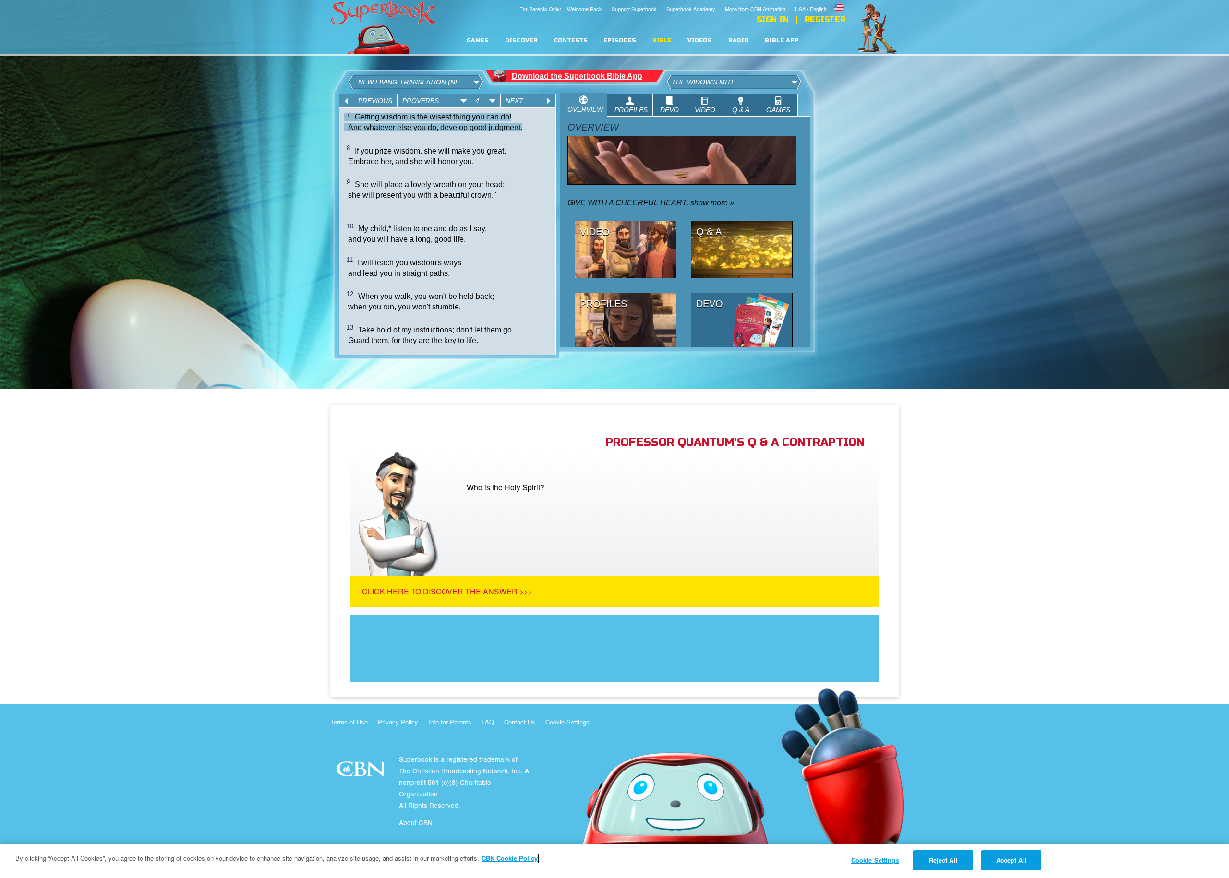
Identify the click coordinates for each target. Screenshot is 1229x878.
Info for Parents (449, 721)
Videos (699, 40)
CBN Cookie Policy (510, 858)
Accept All (1011, 860)
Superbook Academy (690, 8)
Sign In (773, 20)
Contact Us (519, 721)
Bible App (782, 40)
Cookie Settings (567, 721)
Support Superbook (634, 8)
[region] (614, 861)
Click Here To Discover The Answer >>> (447, 591)
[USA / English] (820, 1)
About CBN (416, 822)
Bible (662, 40)
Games (478, 40)
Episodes (619, 40)
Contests (571, 40)
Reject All (943, 860)
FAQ (488, 721)
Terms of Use (349, 721)
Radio (738, 40)
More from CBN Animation (755, 8)
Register (825, 20)
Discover (521, 40)
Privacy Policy (398, 721)
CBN (362, 772)
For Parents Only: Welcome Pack (560, 8)
